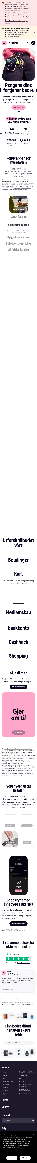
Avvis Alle (12, 1158)
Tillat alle (25, 1158)
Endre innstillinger (18, 1152)
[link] (10, 823)
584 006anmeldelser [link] (23, 963)
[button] (34, 13)
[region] (18, 1147)
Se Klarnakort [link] (18, 604)
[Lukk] (33, 1134)
